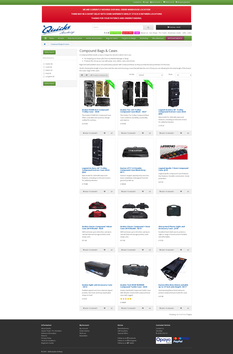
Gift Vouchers (123, 331)
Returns (44, 336)
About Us (144, 33)
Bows (51, 38)
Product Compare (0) (99, 75)
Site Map (159, 331)
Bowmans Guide (174, 33)
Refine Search (49, 52)
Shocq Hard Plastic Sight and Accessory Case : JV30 (171, 227)
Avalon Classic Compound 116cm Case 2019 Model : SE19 (135, 227)
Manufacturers (123, 328)
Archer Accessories (94, 38)
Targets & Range (128, 38)
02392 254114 (162, 333)
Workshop (144, 38)
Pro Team (163, 33)
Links (189, 33)
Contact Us (160, 328)
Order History (84, 331)
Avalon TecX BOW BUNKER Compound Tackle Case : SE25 (133, 286)
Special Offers (127, 33)
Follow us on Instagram (127, 340)
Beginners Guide (47, 343)
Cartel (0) (49, 67)
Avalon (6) (49, 64)
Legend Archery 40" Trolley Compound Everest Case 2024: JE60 (172, 111)
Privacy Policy (46, 338)
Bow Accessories (75, 38)
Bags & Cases (112, 38)
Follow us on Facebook (127, 338)
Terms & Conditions (48, 340)
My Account (83, 328)
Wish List (82, 333)
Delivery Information (48, 333)
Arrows (61, 38)
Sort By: (131, 74)
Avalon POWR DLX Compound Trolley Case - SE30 (95, 110)
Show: (171, 74)
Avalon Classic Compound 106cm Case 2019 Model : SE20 (97, 227)
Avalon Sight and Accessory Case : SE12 (97, 286)
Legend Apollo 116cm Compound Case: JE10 (173, 169)
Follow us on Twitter (126, 343)
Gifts (184, 33)
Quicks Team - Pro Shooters (51, 331)
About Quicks (46, 328)
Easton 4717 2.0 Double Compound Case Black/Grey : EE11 (133, 170)
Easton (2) (49, 70)
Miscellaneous (158, 38)
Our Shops (153, 33)
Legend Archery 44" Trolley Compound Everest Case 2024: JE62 (96, 170)
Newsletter (83, 336)
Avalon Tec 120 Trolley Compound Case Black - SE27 (133, 110)
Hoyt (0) (48, 73)
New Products (115, 33)
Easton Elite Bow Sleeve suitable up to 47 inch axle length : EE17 (173, 286)
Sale (137, 33)
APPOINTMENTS (175, 38)
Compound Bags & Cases (60, 44)
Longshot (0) (50, 76)
